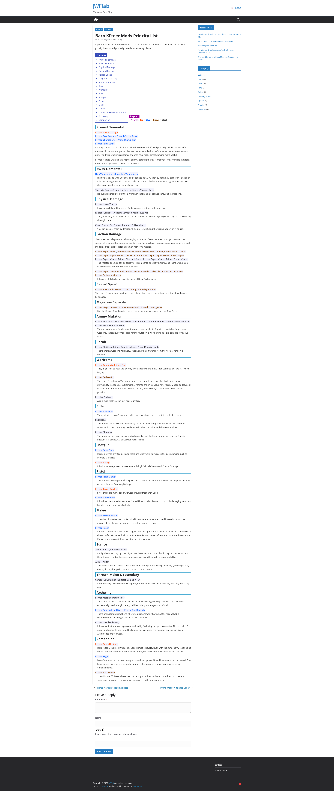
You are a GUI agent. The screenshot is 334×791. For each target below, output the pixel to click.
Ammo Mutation (107, 82)
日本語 (238, 8)
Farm (200, 88)
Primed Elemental (107, 59)
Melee (102, 104)
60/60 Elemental (106, 63)
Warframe (104, 89)
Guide (200, 92)
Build (200, 75)
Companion (104, 119)
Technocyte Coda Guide (208, 45)
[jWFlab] (96, 19)
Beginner (108, 30)
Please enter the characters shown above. (116, 734)
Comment (101, 699)
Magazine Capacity (108, 78)
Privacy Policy (221, 770)
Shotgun (103, 97)
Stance (102, 108)
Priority (99, 30)
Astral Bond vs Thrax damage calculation (216, 41)
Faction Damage (107, 71)
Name (98, 717)
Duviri (200, 83)
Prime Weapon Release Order (175, 687)
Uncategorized (204, 96)
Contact (218, 765)
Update (201, 100)
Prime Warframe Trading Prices (112, 687)
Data (200, 79)
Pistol (101, 101)
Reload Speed (105, 74)
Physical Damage (107, 67)
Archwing (103, 116)
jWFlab (101, 5)
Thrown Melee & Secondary (112, 112)
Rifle (101, 93)
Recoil (102, 86)
